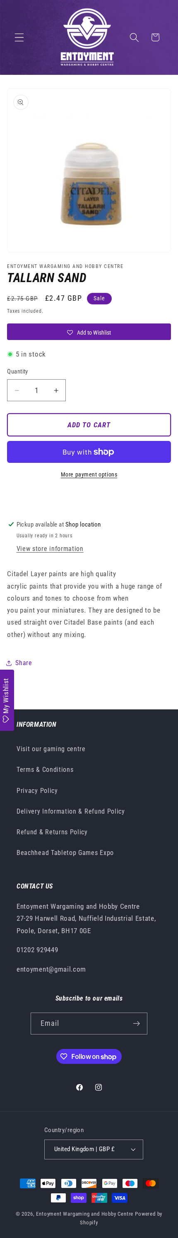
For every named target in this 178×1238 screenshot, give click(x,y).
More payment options (89, 474)
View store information (50, 549)
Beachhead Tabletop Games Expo (65, 853)
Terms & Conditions (45, 769)
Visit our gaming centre (51, 749)
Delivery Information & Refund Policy (71, 811)
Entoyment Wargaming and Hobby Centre (84, 1214)
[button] (19, 37)
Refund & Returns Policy (52, 832)
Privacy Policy (37, 791)
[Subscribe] (136, 1024)
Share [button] (23, 663)
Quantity (17, 371)
